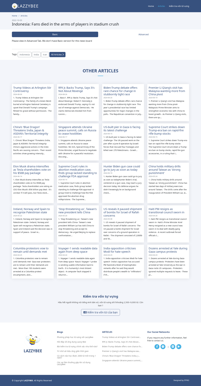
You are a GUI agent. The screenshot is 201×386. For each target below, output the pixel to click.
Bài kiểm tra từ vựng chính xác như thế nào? (77, 346)
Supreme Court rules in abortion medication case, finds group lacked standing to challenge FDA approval (77, 171)
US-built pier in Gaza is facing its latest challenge (122, 128)
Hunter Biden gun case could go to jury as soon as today (122, 167)
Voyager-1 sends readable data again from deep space (77, 249)
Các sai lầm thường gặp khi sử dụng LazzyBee (73, 363)
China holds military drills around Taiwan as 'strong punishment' (165, 169)
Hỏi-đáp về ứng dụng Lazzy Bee (71, 342)
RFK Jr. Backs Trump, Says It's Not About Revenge (76, 89)
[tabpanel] (100, 40)
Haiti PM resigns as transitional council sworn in (166, 210)
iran (45, 54)
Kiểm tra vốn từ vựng (179, 6)
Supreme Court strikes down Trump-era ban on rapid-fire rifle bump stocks (167, 130)
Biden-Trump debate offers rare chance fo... (122, 346)
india (36, 54)
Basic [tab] (55, 34)
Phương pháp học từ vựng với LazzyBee (75, 337)
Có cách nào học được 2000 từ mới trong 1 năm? (76, 357)
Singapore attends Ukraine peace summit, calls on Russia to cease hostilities (77, 130)
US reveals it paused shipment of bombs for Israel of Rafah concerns (123, 212)
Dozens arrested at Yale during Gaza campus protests (168, 249)
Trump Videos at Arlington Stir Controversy (32, 89)
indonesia (25, 54)
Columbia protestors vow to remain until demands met (31, 249)
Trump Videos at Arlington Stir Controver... (121, 337)
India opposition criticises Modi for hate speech (120, 249)
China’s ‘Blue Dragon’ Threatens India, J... (121, 356)
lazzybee (28, 6)
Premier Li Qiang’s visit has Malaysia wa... (121, 351)
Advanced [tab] (144, 34)
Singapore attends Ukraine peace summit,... (122, 360)
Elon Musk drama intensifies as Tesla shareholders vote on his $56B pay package (32, 169)
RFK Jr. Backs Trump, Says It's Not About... (121, 342)
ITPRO (186, 380)
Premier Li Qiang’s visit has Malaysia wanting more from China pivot (167, 91)
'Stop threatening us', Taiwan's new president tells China (77, 210)
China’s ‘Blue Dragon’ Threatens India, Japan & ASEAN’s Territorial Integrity (30, 130)
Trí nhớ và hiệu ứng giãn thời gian (73, 351)
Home (151, 6)
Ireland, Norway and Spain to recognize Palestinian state (31, 210)
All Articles (56, 54)
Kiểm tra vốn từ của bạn (102, 312)
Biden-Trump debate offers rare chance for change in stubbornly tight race (120, 91)
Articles (161, 6)
